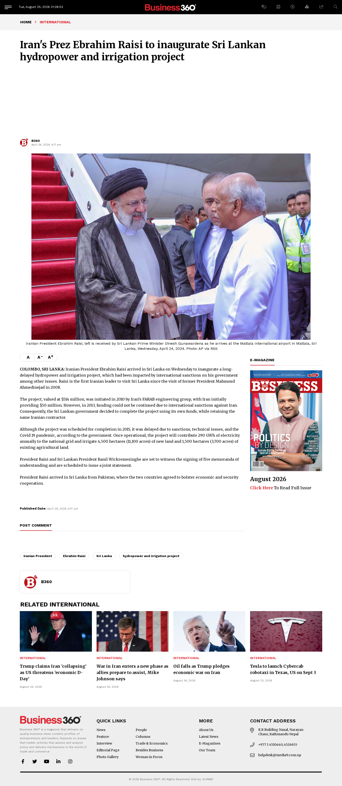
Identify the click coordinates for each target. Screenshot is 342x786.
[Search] (335, 7)
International (33, 658)
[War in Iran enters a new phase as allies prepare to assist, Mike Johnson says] (133, 631)
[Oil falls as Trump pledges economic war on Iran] (209, 631)
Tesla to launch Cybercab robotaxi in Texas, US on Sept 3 (283, 669)
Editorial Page (108, 750)
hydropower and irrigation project (151, 556)
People (141, 730)
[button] (263, 7)
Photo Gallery (108, 757)
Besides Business (149, 750)
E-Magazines (209, 743)
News (101, 730)
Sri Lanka (104, 556)
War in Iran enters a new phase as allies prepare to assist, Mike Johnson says (132, 672)
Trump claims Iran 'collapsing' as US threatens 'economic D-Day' (53, 672)
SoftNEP (207, 779)
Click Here (261, 487)
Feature (103, 737)
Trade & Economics (152, 743)
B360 (35, 141)
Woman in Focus (149, 757)
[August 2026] (286, 420)
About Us (206, 730)
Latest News (208, 737)
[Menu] (8, 7)
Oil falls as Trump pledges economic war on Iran (201, 669)
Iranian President (37, 556)
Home (26, 22)
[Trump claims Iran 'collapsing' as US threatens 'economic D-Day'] (56, 631)
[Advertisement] (171, 102)
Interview (104, 743)
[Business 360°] (171, 7)
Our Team (207, 750)
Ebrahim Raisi (74, 556)
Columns (143, 737)
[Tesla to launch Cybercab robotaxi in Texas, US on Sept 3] (286, 631)
